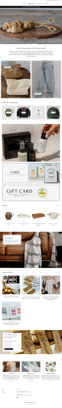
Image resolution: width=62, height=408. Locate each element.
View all (57, 205)
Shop (24, 3)
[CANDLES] (11, 366)
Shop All (38, 93)
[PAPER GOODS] (50, 366)
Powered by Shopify (31, 404)
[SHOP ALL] (16, 79)
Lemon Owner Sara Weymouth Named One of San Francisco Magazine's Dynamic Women (50, 298)
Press (3, 390)
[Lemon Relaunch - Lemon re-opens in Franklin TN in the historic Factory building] (31, 285)
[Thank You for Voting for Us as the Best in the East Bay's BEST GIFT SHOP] (11, 311)
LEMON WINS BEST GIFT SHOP (11, 296)
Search (46, 3)
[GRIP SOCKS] (31, 366)
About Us (3, 392)
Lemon (31, 4)
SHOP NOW (11, 381)
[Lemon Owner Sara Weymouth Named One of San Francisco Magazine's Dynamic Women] (50, 285)
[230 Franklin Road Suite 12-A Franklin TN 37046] (31, 342)
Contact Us (40, 3)
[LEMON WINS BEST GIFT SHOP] (11, 285)
